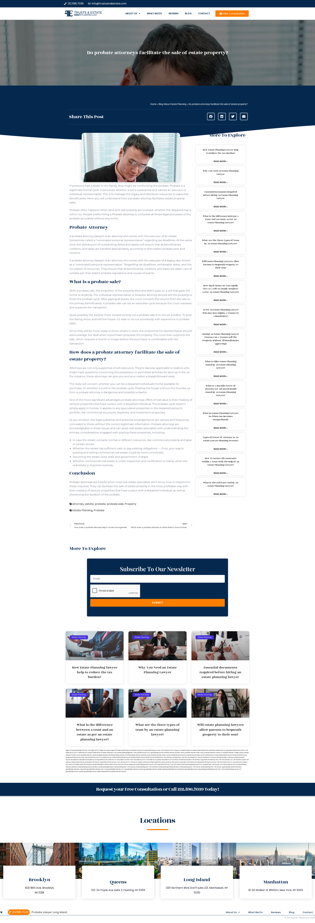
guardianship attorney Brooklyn (232, 767)
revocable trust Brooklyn (78, 760)
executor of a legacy (162, 260)
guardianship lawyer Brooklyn (175, 769)
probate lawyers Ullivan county (144, 757)
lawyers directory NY (110, 760)
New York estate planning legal (120, 753)
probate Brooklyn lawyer (178, 755)
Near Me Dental (110, 771)
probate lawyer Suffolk (127, 757)
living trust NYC (169, 750)
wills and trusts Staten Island (74, 764)
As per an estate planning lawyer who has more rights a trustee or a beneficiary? (220, 313)
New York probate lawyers (138, 753)
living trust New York (157, 750)
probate (100, 504)
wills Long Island (159, 764)
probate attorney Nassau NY (213, 753)
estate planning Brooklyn (106, 767)
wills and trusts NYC (226, 762)
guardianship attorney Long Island (76, 769)
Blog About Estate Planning (172, 104)
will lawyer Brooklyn (86, 762)
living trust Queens (180, 750)
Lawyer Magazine (129, 764)
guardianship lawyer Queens (75, 771)
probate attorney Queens (89, 755)
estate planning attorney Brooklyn (168, 767)
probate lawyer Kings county (195, 755)
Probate (99, 510)
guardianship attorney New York (97, 769)
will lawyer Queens (137, 762)
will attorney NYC (227, 760)
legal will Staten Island (118, 750)
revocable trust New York (125, 760)
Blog (188, 13)
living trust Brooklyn (131, 750)
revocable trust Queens (153, 760)
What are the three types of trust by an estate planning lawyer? (220, 242)
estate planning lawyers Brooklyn (88, 767)
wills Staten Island (178, 764)
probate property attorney (225, 757)
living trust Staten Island (193, 750)
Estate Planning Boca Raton (100, 764)
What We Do (154, 13)
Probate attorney (123, 214)
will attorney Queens (239, 760)
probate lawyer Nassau (229, 755)
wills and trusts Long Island (195, 762)
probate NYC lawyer (195, 757)
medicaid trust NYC (72, 753)
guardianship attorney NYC (115, 769)
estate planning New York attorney (125, 767)
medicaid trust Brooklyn (208, 750)
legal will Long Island (72, 750)
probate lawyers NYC (95, 757)
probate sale (115, 504)
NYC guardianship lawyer (155, 753)
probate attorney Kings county (194, 753)
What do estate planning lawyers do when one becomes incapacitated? (221, 416)
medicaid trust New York (240, 750)
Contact (204, 13)
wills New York (168, 764)
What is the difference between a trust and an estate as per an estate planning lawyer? (221, 219)
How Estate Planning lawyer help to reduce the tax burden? (220, 151)
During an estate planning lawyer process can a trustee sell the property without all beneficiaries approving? (220, 338)
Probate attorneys (81, 482)
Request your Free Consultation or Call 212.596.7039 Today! (157, 789)
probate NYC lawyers (209, 757)
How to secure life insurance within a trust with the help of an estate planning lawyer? (220, 461)
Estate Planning (83, 510)
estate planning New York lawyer (190, 767)
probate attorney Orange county (233, 753)
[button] (211, 116)
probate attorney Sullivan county (140, 755)
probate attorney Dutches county (174, 753)
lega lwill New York (85, 750)
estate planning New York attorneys (147, 767)
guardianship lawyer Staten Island (94, 771)
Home (153, 104)
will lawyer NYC (125, 762)
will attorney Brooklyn (185, 760)
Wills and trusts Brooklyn (179, 762)
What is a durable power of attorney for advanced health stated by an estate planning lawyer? (221, 390)
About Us (131, 13)
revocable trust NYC (139, 760)
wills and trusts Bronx (164, 762)
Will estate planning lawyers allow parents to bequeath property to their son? (220, 264)
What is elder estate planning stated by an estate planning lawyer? (220, 365)
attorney (78, 504)
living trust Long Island (144, 750)
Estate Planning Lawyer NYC (233, 769)
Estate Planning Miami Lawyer (144, 764)
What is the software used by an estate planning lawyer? (220, 484)
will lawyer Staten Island (150, 762)
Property (130, 504)
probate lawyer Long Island (213, 755)
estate (89, 504)
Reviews (173, 13)
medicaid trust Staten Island (101, 753)
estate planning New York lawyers (211, 767)
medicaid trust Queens (85, 753)
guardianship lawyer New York (214, 769)
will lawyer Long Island (99, 762)
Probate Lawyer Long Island (49, 912)
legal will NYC (95, 750)
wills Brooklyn (88, 764)
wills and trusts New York (212, 762)
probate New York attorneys (164, 757)
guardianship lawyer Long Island (195, 769)
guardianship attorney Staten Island (155, 769)
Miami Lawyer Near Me (116, 764)
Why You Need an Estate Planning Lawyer (221, 172)
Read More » (221, 161)
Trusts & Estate (88, 12)
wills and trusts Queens (240, 762)
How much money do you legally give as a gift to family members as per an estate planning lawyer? (220, 289)
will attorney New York (214, 760)
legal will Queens (105, 750)
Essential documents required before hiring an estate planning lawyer (220, 195)
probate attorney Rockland (105, 755)
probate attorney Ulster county (160, 755)
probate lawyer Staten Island (111, 757)
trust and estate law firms (228, 764)
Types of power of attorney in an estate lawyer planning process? (221, 439)
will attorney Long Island (199, 760)
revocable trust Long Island (94, 760)
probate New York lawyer (181, 757)
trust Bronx (174, 760)
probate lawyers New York (79, 757)
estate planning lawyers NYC (194, 764)
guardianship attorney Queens (134, 769)
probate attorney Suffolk (122, 755)
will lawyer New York (113, 762)
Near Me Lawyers (120, 771)
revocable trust (166, 760)
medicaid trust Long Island (224, 750)
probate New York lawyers (211, 764)
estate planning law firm (85, 15)
